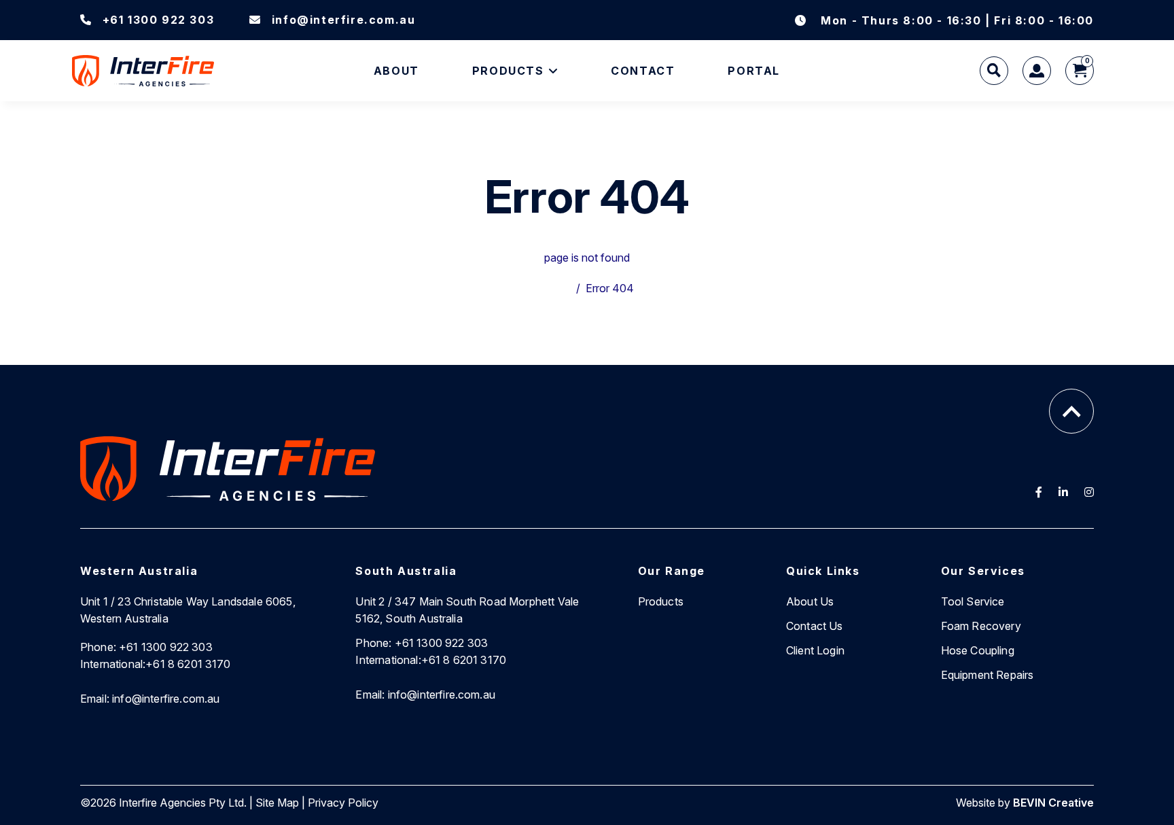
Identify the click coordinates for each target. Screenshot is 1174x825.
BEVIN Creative (1053, 802)
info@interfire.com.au (343, 20)
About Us (810, 601)
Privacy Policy (343, 802)
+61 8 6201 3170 (155, 664)
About (396, 70)
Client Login (815, 650)
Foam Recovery (981, 626)
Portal (754, 70)
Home (556, 288)
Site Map (277, 802)
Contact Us (814, 626)
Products (508, 70)
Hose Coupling (977, 650)
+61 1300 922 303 (158, 20)
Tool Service (973, 601)
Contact (643, 70)
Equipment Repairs (987, 675)
